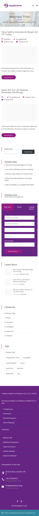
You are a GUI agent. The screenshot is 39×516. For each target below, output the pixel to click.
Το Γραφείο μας (8, 409)
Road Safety (10, 374)
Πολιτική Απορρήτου (9, 418)
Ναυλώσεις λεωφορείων (11, 442)
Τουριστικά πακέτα (9, 447)
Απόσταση (7, 207)
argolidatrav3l (22, 39)
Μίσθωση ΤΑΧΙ (7, 438)
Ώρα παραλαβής (9, 240)
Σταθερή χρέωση (31, 208)
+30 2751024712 (12, 478)
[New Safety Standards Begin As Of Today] (20, 63)
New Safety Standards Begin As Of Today (20, 33)
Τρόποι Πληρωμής (9, 422)
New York (20, 368)
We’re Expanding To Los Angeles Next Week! (20, 185)
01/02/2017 (7, 39)
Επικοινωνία (7, 414)
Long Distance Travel (12, 358)
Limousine (23, 294)
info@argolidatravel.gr (14, 485)
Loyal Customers (11, 363)
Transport (9, 336)
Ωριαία (19, 207)
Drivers (22, 284)
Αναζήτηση (8, 149)
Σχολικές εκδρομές (9, 451)
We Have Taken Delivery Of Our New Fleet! (19, 174)
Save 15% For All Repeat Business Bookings (15, 91)
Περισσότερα (8, 77)
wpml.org (20, 513)
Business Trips (8, 42)
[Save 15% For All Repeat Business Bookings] (20, 121)
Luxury (22, 363)
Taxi (18, 374)
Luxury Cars (10, 331)
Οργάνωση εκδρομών (10, 456)
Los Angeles (10, 327)
